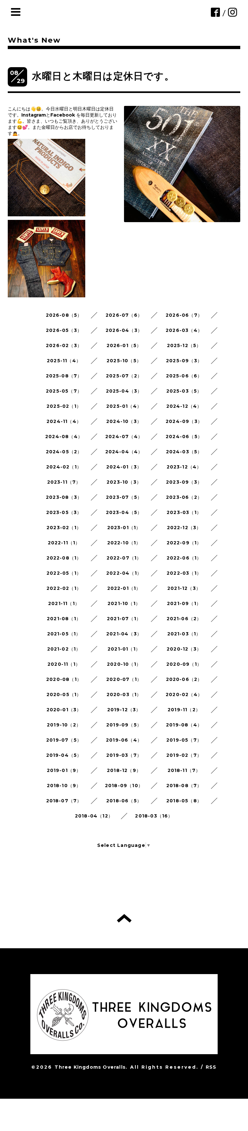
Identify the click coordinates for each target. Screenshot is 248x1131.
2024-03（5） (184, 452)
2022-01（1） (124, 588)
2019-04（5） (64, 755)
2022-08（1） (64, 558)
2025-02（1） (63, 406)
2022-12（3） (184, 527)
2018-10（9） (64, 785)
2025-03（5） (184, 391)
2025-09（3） (184, 361)
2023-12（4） (184, 467)
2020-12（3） (184, 649)
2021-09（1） (184, 603)
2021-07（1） (124, 619)
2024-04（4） (124, 452)
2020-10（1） (124, 664)
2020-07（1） (124, 679)
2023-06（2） (184, 497)
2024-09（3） (184, 421)
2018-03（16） (154, 816)
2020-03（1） (124, 694)
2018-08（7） (184, 785)
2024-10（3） (124, 421)
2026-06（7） (184, 315)
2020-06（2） (184, 679)
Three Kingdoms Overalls (90, 1067)
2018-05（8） (184, 801)
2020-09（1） (184, 664)
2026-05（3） (64, 330)
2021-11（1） (64, 603)
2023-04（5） (124, 512)
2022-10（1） (124, 543)
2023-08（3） (64, 497)
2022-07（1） (124, 558)
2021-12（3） (184, 588)
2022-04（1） (124, 573)
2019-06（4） (124, 740)
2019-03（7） (124, 755)
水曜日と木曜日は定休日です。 (103, 76)
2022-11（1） (64, 543)
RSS (211, 1067)
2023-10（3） (124, 482)
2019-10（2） (64, 725)
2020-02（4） (184, 694)
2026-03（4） (184, 330)
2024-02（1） (64, 467)
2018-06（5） (124, 801)
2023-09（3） (184, 482)
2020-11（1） (63, 664)
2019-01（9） (64, 770)
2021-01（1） (124, 649)
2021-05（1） (64, 634)
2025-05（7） (64, 391)
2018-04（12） (94, 816)
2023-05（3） (64, 512)
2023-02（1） (63, 527)
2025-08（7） (64, 376)
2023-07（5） (124, 497)
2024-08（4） (64, 436)
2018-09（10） (124, 785)
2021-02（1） (64, 649)
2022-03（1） (184, 573)
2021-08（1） (64, 619)
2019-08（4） (184, 725)
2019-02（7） (184, 755)
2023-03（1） (184, 512)
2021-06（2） (184, 619)
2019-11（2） (184, 710)
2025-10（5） (124, 361)
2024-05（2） (64, 452)
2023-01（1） (124, 527)
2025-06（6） (184, 376)
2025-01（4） (124, 406)
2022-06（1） (184, 558)
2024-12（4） (184, 406)
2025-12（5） (184, 345)
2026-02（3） (64, 345)
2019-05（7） (184, 740)
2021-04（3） (124, 634)
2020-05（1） (64, 694)
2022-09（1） (184, 543)
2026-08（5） (64, 315)
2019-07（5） (64, 740)
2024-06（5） (184, 436)
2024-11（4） (63, 421)
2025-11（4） (64, 361)
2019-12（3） (124, 710)
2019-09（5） (124, 725)
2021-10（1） (124, 603)
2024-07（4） (124, 436)
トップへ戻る (124, 918)
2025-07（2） (124, 376)
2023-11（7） (64, 482)
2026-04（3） (124, 330)
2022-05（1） (63, 573)
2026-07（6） (124, 315)
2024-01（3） (124, 467)
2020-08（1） (64, 679)
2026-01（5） (124, 345)
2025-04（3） (124, 391)
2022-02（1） (63, 588)
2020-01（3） (64, 710)
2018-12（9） (124, 770)
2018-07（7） (64, 801)
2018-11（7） (184, 770)
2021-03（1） (184, 634)
